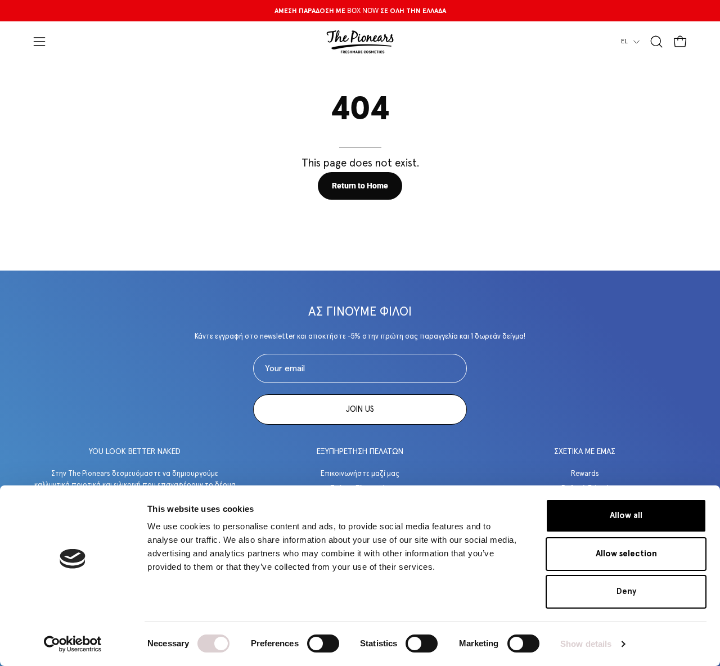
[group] (360, 10)
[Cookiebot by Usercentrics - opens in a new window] (73, 644)
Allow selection (626, 554)
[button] (656, 41)
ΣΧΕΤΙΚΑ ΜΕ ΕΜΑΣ (584, 452)
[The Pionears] (360, 41)
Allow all (626, 515)
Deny (626, 591)
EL (624, 41)
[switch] (323, 643)
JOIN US (360, 409)
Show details (585, 644)
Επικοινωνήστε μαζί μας (360, 474)
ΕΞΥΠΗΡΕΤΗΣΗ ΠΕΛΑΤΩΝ (360, 452)
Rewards (585, 474)
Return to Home (360, 186)
